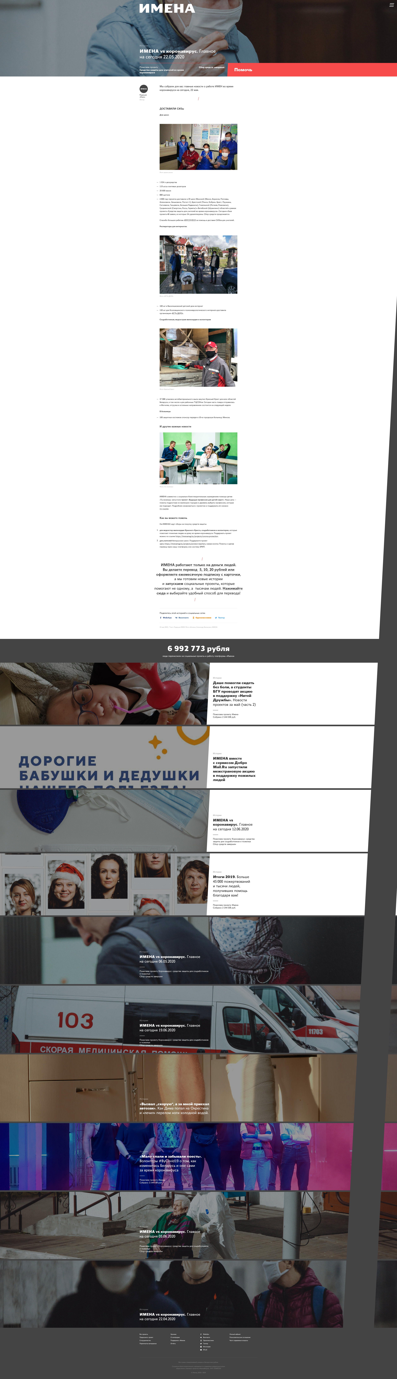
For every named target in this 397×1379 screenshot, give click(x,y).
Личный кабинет (235, 1334)
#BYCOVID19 (190, 220)
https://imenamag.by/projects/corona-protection (197, 537)
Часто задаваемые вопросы (239, 1340)
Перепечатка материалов (148, 1343)
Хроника (173, 1334)
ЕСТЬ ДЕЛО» (177, 313)
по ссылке (164, 509)
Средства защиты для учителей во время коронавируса (162, 71)
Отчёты (173, 1343)
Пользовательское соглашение (240, 1337)
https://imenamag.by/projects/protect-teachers (185, 544)
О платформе (175, 1337)
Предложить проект (146, 1337)
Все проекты (144, 1334)
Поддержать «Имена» (178, 1340)
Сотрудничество (145, 1340)
